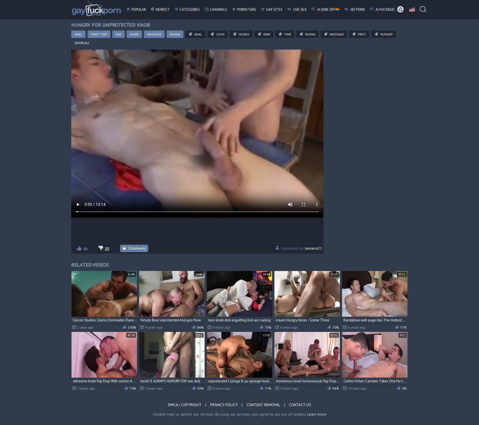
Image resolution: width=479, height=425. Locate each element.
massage (336, 34)
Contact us (300, 405)
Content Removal (263, 405)
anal (197, 34)
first (361, 34)
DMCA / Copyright (185, 405)
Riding (175, 34)
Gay (118, 34)
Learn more (316, 414)
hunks (243, 34)
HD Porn (357, 9)
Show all (82, 43)
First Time (99, 34)
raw (266, 34)
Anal (78, 34)
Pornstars (246, 9)
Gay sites (274, 9)
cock (220, 34)
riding (309, 34)
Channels (218, 9)
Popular (138, 9)
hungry (386, 34)
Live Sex (299, 9)
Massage (154, 34)
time (287, 34)
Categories (190, 9)
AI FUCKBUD (385, 9)
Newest (163, 9)
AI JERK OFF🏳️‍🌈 (328, 9)
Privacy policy (224, 405)
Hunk (134, 34)
